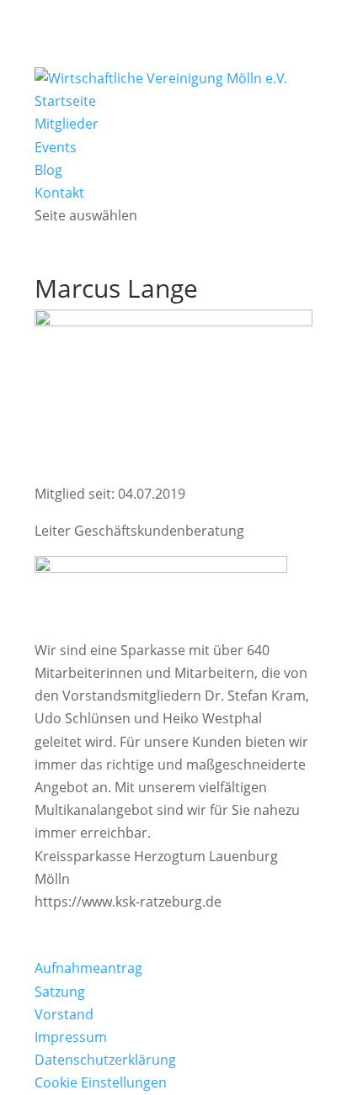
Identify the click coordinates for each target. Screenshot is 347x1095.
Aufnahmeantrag (88, 968)
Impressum (71, 1037)
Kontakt (59, 192)
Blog (48, 170)
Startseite (65, 101)
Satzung (60, 991)
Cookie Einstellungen (101, 1082)
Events (56, 147)
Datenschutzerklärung (105, 1059)
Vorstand (64, 1014)
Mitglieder (67, 123)
